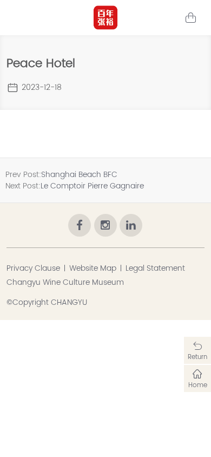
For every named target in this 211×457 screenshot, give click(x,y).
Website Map (92, 268)
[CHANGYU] (105, 17)
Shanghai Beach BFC (79, 174)
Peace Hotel (40, 64)
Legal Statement (155, 268)
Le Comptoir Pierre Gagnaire (92, 186)
